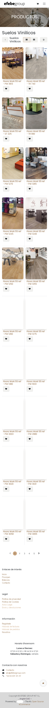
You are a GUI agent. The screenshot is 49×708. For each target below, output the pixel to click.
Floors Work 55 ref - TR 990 (36, 132)
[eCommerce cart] (37, 3)
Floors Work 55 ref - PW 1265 (36, 182)
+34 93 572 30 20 (13, 676)
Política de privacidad (11, 599)
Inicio (4, 574)
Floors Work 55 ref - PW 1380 (12, 382)
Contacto (6, 583)
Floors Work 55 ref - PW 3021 (36, 482)
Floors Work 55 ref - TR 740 (36, 82)
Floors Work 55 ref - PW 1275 (36, 332)
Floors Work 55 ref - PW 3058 (12, 532)
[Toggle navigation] (44, 4)
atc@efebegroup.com (15, 673)
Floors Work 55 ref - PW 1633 (36, 382)
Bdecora (6, 580)
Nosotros (6, 632)
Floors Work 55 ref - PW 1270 (12, 182)
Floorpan (6, 577)
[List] (34, 39)
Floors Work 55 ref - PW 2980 (36, 432)
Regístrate (6, 624)
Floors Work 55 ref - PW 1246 (36, 232)
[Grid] (26, 39)
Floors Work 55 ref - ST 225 (12, 132)
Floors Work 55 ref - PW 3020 (12, 482)
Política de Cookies (10, 602)
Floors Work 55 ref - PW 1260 (12, 332)
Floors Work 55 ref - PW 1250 (12, 282)
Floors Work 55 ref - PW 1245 (12, 232)
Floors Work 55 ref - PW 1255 (36, 282)
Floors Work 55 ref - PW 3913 (12, 82)
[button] (6, 88)
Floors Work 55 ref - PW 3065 (36, 532)
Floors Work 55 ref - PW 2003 (12, 432)
